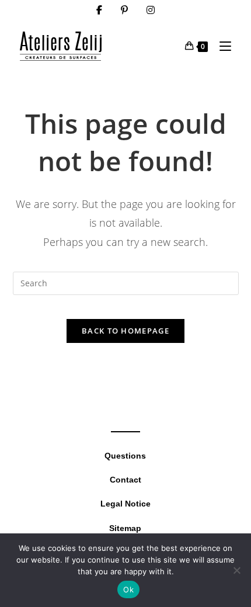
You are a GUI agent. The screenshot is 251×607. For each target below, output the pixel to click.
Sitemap (125, 528)
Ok (128, 589)
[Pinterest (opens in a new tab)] (124, 10)
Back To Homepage (125, 330)
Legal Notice (125, 503)
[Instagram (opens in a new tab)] (150, 10)
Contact (125, 479)
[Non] (236, 570)
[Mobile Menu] (221, 45)
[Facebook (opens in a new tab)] (99, 10)
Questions (125, 455)
